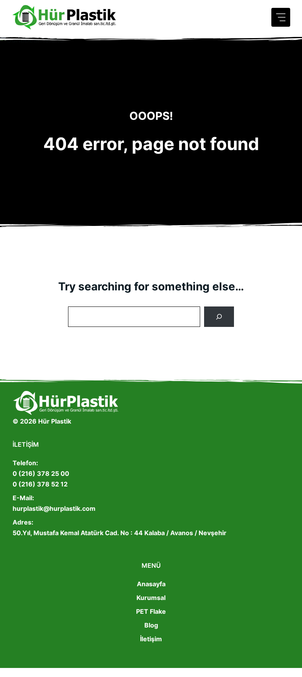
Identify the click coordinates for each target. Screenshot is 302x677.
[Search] (219, 316)
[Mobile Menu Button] (280, 17)
